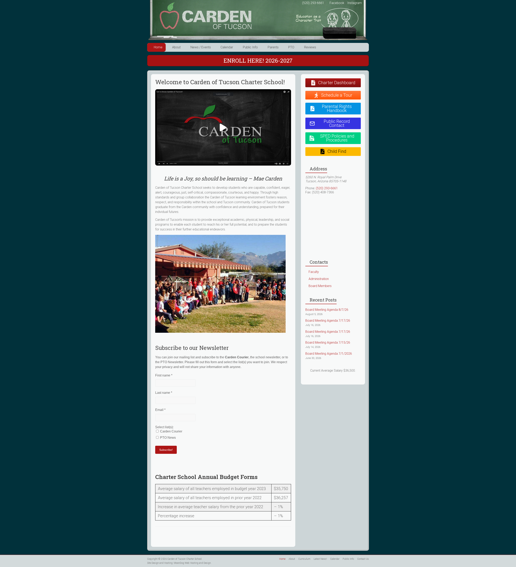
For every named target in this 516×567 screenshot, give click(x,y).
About (176, 47)
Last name (163, 392)
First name (163, 375)
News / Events (200, 47)
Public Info (250, 47)
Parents (273, 47)
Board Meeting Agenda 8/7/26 (326, 310)
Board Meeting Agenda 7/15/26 (327, 342)
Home (158, 47)
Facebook (336, 3)
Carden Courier (170, 431)
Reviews (310, 47)
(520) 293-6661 (313, 3)
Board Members (320, 286)
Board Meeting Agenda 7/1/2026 (328, 354)
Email (160, 410)
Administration (319, 279)
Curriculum (304, 559)
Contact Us (363, 559)
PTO (291, 47)
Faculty (314, 272)
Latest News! (320, 559)
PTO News (167, 437)
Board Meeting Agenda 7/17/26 (327, 320)
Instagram (354, 3)
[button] (223, 127)
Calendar (227, 47)
